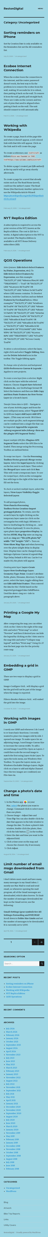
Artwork (7, 1208)
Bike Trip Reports (12, 1214)
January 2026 (12, 1038)
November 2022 (13, 1077)
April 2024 (11, 1051)
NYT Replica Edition (20, 218)
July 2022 (10, 1084)
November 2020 (13, 1110)
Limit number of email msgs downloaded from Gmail (24, 868)
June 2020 (10, 1123)
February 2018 (12, 1169)
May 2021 (10, 1097)
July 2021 (10, 1094)
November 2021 (13, 1087)
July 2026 (10, 1028)
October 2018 (12, 1152)
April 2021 (10, 1100)
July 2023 (10, 1058)
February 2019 (12, 1139)
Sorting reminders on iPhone (20, 983)
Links (6, 1219)
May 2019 (10, 1136)
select (14, 805)
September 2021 (13, 1090)
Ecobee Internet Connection (17, 68)
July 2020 (10, 1120)
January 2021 (12, 1103)
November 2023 (13, 1054)
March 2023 (11, 1068)
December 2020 (13, 1107)
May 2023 (10, 1064)
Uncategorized (20, 56)
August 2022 (11, 1081)
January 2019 (12, 1143)
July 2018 (10, 1162)
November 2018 (13, 1149)
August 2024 (12, 1048)
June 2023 (10, 1061)
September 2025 (13, 1045)
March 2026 (11, 1032)
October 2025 (12, 1041)
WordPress (11, 1191)
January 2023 (12, 1074)
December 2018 (13, 1146)
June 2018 (10, 1165)
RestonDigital (13, 8)
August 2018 (11, 1159)
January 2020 (12, 1129)
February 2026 (12, 1035)
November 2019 (13, 1133)
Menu (40, 8)
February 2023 (12, 1071)
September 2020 (13, 1113)
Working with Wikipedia (15, 128)
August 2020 (12, 1116)
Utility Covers (10, 1225)
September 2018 (13, 1156)
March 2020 (11, 1126)
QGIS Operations (18, 260)
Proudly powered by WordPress (28, 1233)
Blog (6, 1202)
